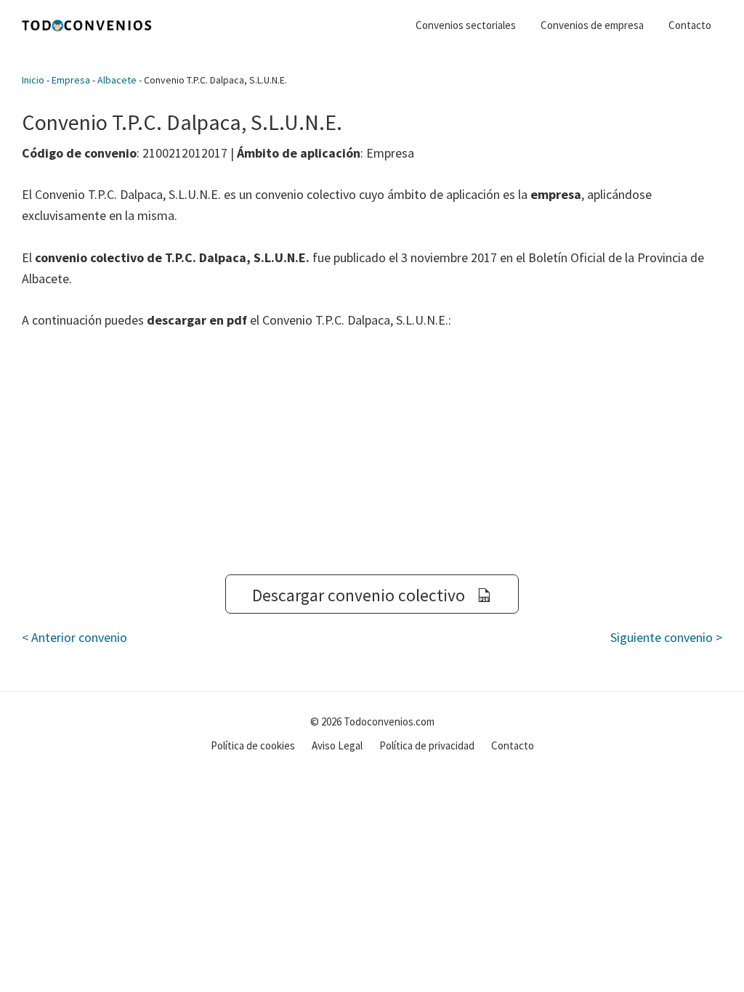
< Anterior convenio (74, 637)
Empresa (71, 79)
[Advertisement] (372, 452)
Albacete (117, 79)
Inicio (33, 79)
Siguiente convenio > (666, 637)
